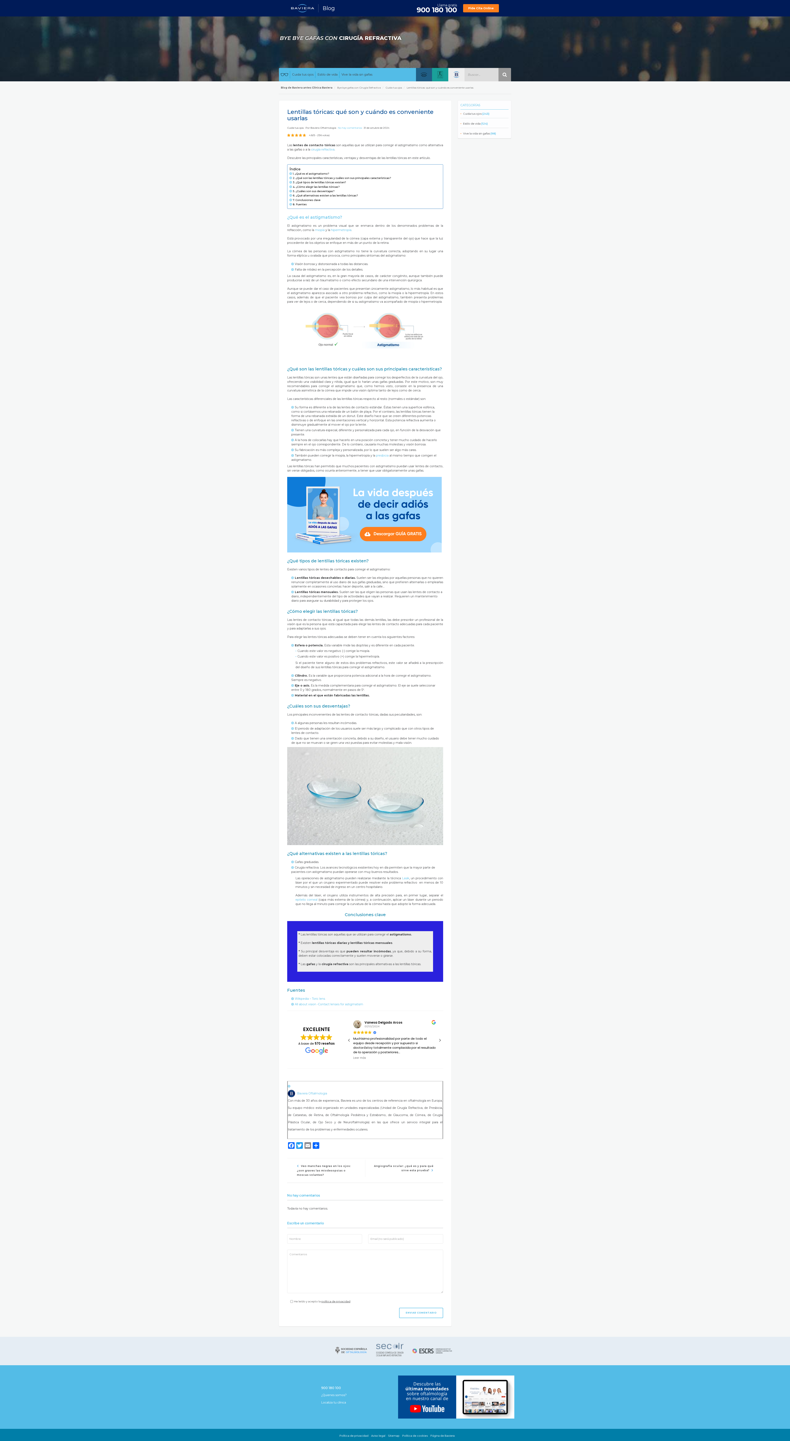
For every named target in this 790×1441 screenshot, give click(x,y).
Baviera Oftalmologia (323, 127)
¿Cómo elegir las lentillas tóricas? (318, 186)
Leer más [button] (359, 1058)
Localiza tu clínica (333, 1402)
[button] (440, 1040)
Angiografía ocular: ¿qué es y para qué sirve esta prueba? (403, 1168)
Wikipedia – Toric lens (310, 999)
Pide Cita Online (481, 8)
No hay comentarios (350, 127)
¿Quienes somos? (334, 1395)
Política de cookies (415, 1435)
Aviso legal (378, 1435)
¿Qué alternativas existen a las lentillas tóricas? (327, 195)
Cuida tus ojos (303, 74)
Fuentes (301, 204)
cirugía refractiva (323, 149)
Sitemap (394, 1435)
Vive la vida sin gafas (357, 74)
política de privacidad (335, 1301)
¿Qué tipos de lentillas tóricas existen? (321, 182)
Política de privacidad (353, 1435)
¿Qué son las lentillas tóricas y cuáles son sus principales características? (343, 178)
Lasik (405, 878)
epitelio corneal (306, 900)
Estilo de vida (327, 74)
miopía (320, 230)
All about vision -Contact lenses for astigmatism (329, 1004)
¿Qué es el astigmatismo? (312, 173)
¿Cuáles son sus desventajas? (315, 191)
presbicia (382, 455)
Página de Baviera (442, 1435)
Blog (329, 8)
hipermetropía (341, 230)
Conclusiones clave (308, 200)
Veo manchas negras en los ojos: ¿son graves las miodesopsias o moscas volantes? (324, 1170)
